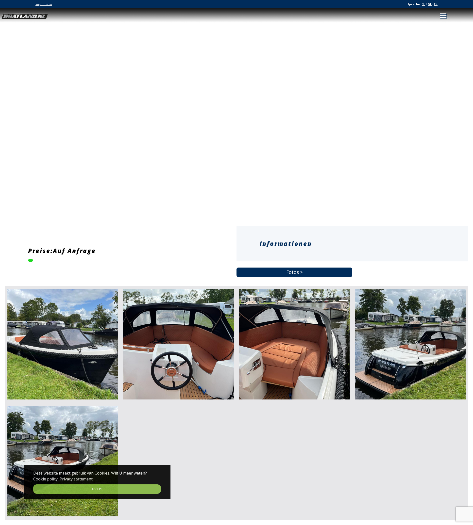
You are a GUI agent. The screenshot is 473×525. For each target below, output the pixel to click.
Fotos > (294, 272)
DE (430, 4)
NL (423, 4)
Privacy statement (76, 479)
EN (436, 4)
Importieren (43, 4)
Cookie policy (45, 479)
